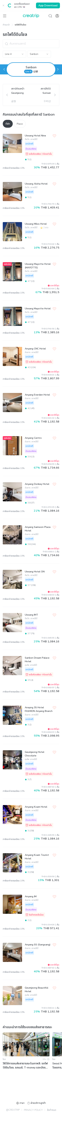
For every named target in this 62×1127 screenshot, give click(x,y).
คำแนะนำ (6, 24)
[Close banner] (3, 5)
